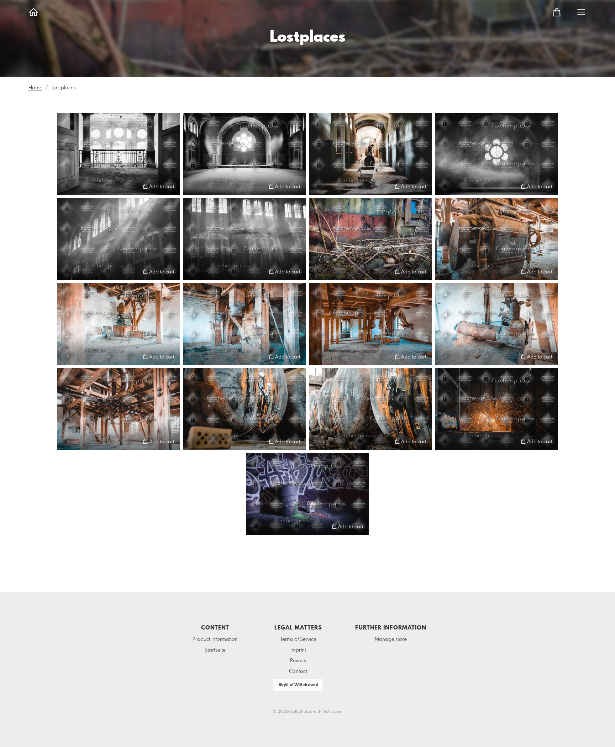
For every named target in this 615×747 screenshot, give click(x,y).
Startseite (215, 650)
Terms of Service (298, 639)
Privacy (298, 660)
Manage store (391, 639)
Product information (215, 639)
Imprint (298, 650)
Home (35, 87)
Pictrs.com (332, 712)
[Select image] (66, 186)
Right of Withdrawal (298, 685)
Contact (298, 671)
